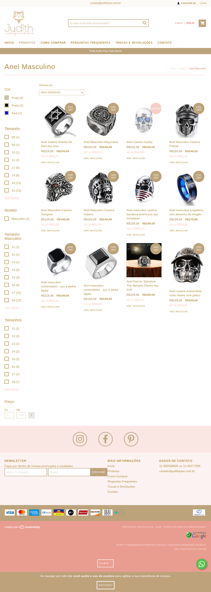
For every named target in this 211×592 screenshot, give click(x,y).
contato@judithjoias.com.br (105, 3)
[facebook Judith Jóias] (105, 439)
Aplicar (31, 415)
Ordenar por (46, 85)
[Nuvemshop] (23, 528)
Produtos (27, 42)
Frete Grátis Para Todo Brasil (105, 51)
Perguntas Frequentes (90, 42)
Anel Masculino (50, 162)
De (6, 409)
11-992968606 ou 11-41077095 (179, 466)
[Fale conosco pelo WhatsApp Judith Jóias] (201, 564)
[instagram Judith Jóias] (80, 439)
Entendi (106, 585)
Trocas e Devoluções (134, 42)
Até (18, 409)
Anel (182, 68)
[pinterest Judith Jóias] (131, 439)
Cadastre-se (188, 3)
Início (9, 42)
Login (203, 3)
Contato (165, 42)
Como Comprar (53, 42)
